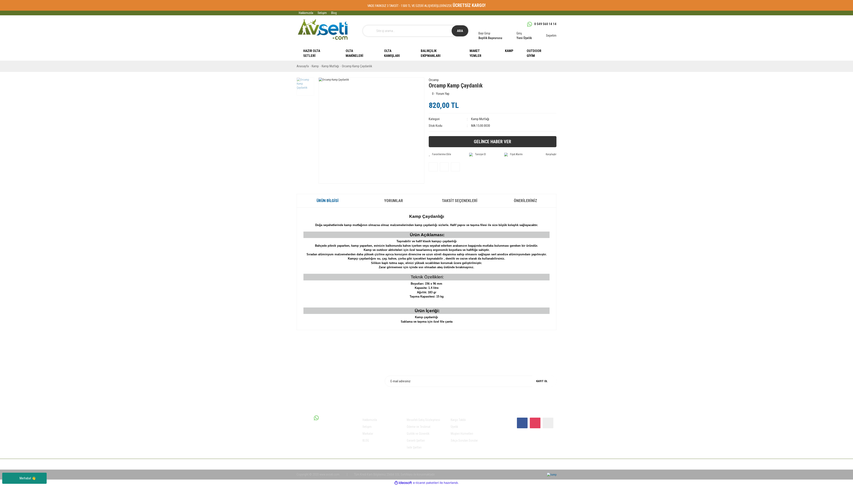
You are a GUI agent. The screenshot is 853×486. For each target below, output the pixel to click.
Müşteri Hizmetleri (462, 433)
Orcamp (434, 80)
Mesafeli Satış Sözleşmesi (423, 420)
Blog (334, 13)
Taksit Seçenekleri (459, 200)
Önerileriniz (525, 200)
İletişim (322, 13)
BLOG (366, 440)
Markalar (368, 433)
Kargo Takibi (458, 420)
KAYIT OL (542, 381)
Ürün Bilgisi (328, 200)
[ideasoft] (403, 483)
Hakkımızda (306, 13)
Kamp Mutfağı (480, 119)
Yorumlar (393, 200)
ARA (460, 31)
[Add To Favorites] (440, 154)
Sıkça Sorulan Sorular (464, 440)
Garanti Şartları (416, 440)
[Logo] (323, 29)
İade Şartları (414, 447)
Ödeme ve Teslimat (418, 426)
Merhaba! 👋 (28, 478)
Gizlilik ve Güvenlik (418, 433)
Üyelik (454, 426)
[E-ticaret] (426, 483)
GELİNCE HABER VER (492, 141)
